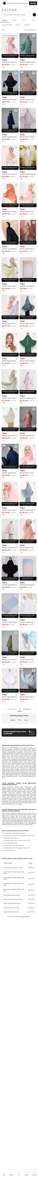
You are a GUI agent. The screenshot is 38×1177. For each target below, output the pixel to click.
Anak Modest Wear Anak (10, 843)
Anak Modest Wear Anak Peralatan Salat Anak (16, 840)
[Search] (34, 14)
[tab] (5, 20)
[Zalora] (19, 10)
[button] (19, 3)
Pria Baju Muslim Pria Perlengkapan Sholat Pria (16, 848)
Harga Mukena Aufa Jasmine (11, 895)
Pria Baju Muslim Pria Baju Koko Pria (13, 845)
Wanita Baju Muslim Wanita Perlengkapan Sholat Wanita (19, 835)
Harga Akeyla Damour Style (11, 907)
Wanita (13, 720)
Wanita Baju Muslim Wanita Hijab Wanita (13, 833)
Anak (25, 720)
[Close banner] (2, 3)
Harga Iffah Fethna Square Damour (13, 867)
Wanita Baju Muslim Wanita (11, 838)
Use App (33, 3)
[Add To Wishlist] (16, 60)
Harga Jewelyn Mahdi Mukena (12, 903)
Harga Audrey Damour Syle (11, 912)
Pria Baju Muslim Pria (9, 850)
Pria (19, 720)
